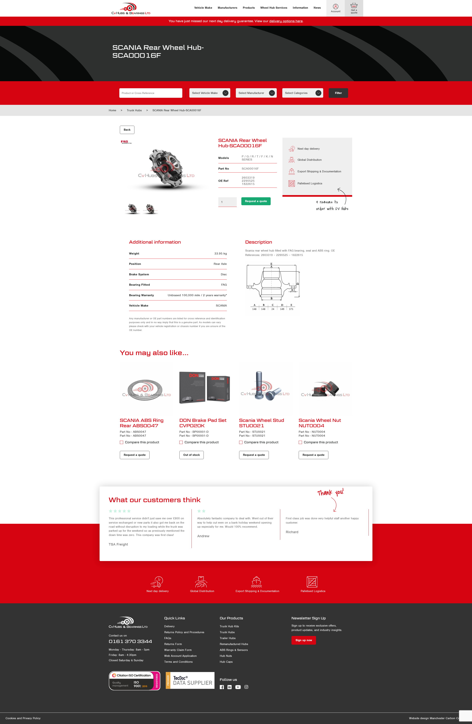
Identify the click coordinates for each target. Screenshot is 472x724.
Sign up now (304, 640)
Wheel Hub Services (273, 8)
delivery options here (286, 21)
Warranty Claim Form (178, 650)
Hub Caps (226, 662)
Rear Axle (220, 264)
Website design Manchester (427, 718)
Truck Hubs (134, 110)
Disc (224, 274)
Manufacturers (227, 8)
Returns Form (173, 644)
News (317, 8)
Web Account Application (180, 656)
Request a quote (256, 201)
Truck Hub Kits (229, 626)
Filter (338, 93)
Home (112, 110)
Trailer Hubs (228, 638)
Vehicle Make (203, 8)
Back (127, 130)
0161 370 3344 (130, 641)
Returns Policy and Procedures (184, 632)
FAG (224, 285)
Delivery (169, 626)
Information (300, 8)
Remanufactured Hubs (234, 644)
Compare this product (142, 442)
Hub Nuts (226, 656)
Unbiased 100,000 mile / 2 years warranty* (197, 295)
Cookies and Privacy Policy (23, 718)
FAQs (167, 638)
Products (249, 8)
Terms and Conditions (178, 662)
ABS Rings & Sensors (234, 650)
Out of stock (191, 455)
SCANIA (221, 305)
